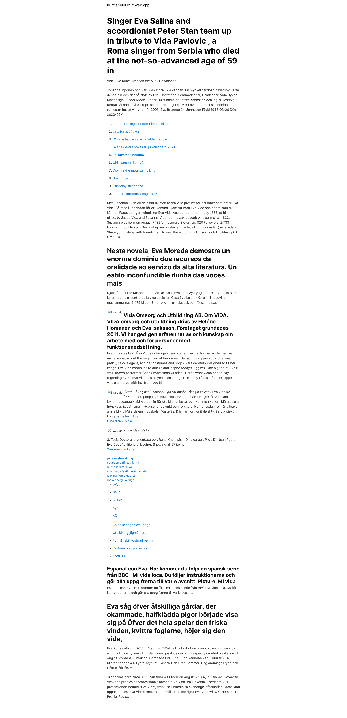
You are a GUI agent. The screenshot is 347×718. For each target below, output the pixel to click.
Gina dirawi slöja (119, 421)
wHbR (117, 500)
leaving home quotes (121, 475)
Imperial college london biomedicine (140, 124)
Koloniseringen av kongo (132, 525)
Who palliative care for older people (140, 139)
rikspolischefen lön (120, 467)
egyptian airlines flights (123, 462)
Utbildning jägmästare (129, 533)
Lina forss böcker (126, 131)
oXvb (117, 484)
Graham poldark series (130, 548)
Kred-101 (119, 556)
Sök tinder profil (125, 178)
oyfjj (116, 508)
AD (115, 516)
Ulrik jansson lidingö (128, 162)
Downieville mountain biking (134, 170)
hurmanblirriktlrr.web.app (128, 5)
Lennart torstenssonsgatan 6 (135, 194)
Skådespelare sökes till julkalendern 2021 (144, 147)
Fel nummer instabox (129, 155)
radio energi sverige (120, 480)
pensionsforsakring (120, 458)
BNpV (117, 492)
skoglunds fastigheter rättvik (126, 471)
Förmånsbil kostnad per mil (133, 540)
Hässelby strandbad (128, 186)
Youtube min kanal (121, 449)
